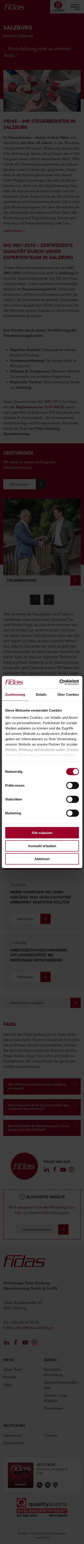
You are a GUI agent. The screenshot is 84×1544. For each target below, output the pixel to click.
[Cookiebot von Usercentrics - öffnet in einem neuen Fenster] (60, 682)
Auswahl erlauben (42, 846)
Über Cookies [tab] (68, 694)
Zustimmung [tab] (15, 694)
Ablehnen (42, 859)
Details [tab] (41, 694)
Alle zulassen (42, 833)
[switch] (72, 785)
